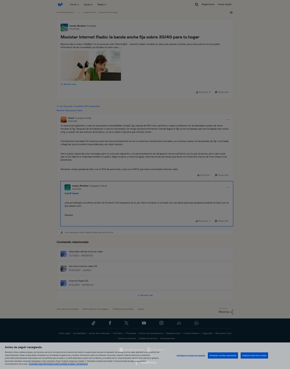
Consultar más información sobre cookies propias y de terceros (58, 364)
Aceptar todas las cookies (254, 355)
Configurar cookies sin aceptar (191, 355)
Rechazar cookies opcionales (222, 355)
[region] (145, 355)
